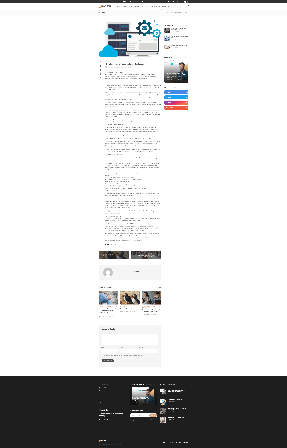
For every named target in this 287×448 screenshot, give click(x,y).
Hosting (112, 1)
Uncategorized (103, 399)
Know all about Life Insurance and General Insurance (145, 256)
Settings (178, 442)
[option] (108, 303)
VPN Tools (125, 1)
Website (141, 347)
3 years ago (104, 316)
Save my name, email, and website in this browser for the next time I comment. (123, 355)
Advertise (185, 442)
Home (100, 1)
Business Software (135, 1)
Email (122, 347)
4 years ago (113, 67)
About (165, 442)
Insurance (118, 1)
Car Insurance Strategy (112, 256)
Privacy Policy (146, 1)
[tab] (163, 384)
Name (103, 347)
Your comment (106, 332)
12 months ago (171, 401)
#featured (113, 244)
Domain (106, 1)
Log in (178, 1)
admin (109, 67)
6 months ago (169, 79)
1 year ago (147, 314)
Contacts (171, 442)
